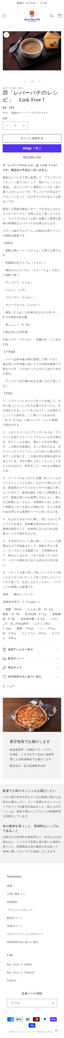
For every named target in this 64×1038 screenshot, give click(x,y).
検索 (9, 885)
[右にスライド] (40, 81)
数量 (5, 118)
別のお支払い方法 (32, 157)
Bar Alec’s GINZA (19, 964)
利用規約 (12, 901)
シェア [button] (11, 686)
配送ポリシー (15, 917)
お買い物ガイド (16, 893)
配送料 (14, 113)
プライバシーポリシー (20, 909)
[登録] (53, 1003)
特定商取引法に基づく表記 (22, 942)
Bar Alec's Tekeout (21, 972)
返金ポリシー (15, 925)
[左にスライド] (24, 81)
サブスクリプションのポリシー (25, 933)
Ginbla (11, 980)
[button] (4, 16)
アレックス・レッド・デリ (26, 1032)
